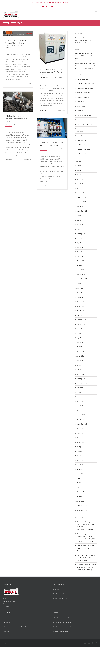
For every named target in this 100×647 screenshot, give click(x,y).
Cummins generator (83, 97)
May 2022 (80, 347)
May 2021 (80, 365)
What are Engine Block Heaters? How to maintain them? (16, 118)
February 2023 (81, 306)
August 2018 (80, 451)
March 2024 (80, 261)
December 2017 (82, 478)
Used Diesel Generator (84, 145)
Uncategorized (81, 140)
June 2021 (80, 360)
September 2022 (82, 329)
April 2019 (80, 433)
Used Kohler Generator (84, 149)
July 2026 (79, 170)
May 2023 (80, 292)
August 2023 (80, 283)
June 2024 (80, 247)
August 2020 (80, 392)
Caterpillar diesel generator (85, 88)
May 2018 (80, 460)
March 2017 (80, 492)
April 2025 (80, 229)
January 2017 (80, 501)
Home (6, 618)
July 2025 (79, 220)
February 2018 (81, 469)
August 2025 (80, 215)
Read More (8, 83)
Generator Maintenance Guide (84, 61)
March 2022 (80, 351)
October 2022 (81, 324)
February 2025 (81, 234)
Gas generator (81, 106)
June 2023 (80, 288)
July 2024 (79, 243)
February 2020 (81, 415)
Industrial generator (83, 120)
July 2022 (79, 338)
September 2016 (82, 510)
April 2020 (80, 406)
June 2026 (80, 175)
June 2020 (80, 397)
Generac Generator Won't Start (84, 68)
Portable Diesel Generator (61, 631)
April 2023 (80, 297)
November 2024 (82, 238)
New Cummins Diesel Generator (83, 130)
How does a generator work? (84, 53)
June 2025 (80, 225)
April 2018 (80, 465)
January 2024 (80, 270)
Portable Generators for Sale (84, 43)
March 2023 (80, 302)
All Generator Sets (58, 589)
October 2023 (81, 274)
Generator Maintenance (84, 115)
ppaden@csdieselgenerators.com (58, 2)
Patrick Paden (10, 45)
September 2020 (82, 388)
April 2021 (80, 370)
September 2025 (82, 211)
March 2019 (80, 438)
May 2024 (80, 252)
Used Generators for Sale (83, 38)
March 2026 (80, 188)
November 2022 (82, 320)
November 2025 (82, 202)
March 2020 (80, 410)
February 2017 (81, 496)
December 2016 (82, 505)
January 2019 (80, 447)
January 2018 (80, 474)
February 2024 (81, 265)
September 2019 (82, 424)
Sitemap (6, 631)
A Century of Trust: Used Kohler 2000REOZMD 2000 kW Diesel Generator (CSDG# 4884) (86, 567)
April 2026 (80, 184)
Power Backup (8, 47)
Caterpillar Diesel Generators (62, 618)
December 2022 (82, 315)
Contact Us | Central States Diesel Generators (18, 627)
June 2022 (80, 342)
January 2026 (80, 193)
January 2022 (80, 356)
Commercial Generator (83, 92)
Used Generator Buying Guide (62, 622)
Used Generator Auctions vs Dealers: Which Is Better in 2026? (85, 548)
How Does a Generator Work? (62, 627)
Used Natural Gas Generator (85, 154)
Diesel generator (82, 101)
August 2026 (80, 166)
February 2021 (81, 379)
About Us (7, 622)
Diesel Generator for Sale (83, 40)
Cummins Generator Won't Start (85, 66)
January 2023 (80, 311)
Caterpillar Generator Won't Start (85, 63)
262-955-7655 (41, 2)
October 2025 (81, 206)
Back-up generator (82, 79)
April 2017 (80, 487)
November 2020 (82, 383)
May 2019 (80, 428)
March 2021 (80, 374)
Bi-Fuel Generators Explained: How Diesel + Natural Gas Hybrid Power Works (86, 557)
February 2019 (81, 442)
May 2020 (80, 401)
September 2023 (82, 279)
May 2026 (80, 179)
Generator (80, 111)
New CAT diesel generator (85, 124)
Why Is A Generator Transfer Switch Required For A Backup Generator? (52, 72)
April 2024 (80, 256)
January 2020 (80, 419)
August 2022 (80, 333)
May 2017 (80, 483)
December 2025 (82, 197)
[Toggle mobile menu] (96, 12)
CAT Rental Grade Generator (85, 83)
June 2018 (80, 456)
